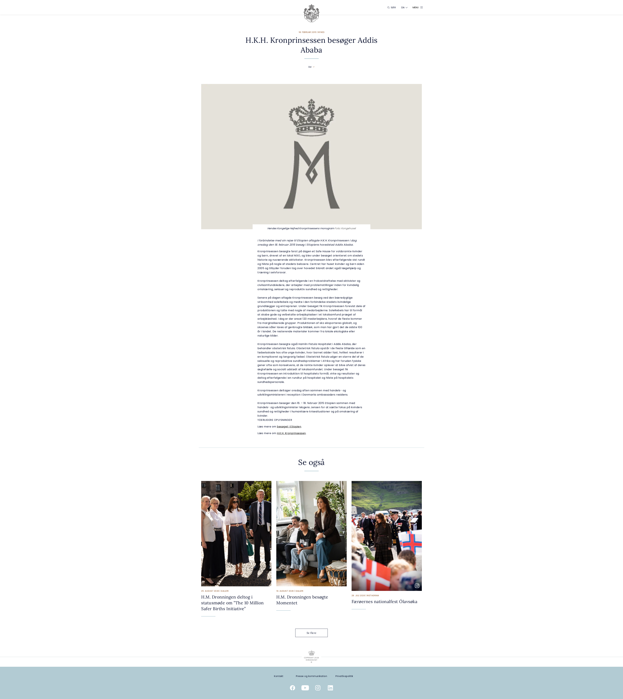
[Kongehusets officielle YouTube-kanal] (305, 688)
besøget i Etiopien (289, 426)
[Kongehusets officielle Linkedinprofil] (330, 688)
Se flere (312, 632)
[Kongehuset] (311, 13)
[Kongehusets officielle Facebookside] (292, 688)
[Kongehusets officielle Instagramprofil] (318, 688)
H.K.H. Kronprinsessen (291, 433)
